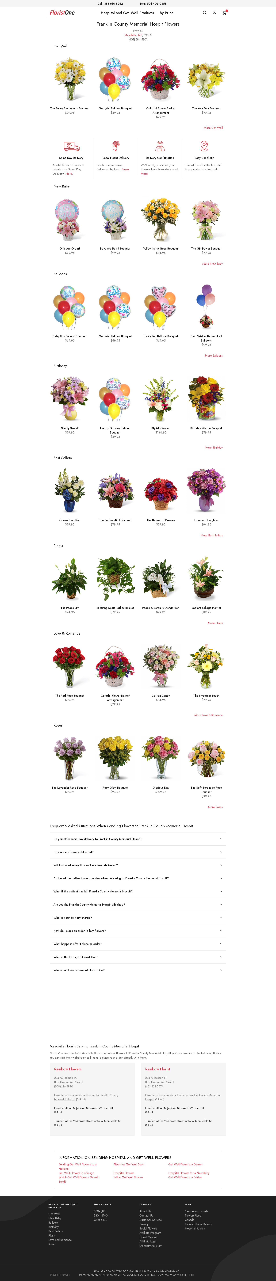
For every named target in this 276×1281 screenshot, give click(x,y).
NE (96, 1274)
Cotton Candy (161, 696)
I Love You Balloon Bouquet (160, 336)
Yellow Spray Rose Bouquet (160, 249)
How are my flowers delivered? (74, 852)
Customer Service (150, 1220)
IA (137, 1271)
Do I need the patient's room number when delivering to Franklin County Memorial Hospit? (111, 878)
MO (178, 1271)
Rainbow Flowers (68, 1069)
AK (95, 1271)
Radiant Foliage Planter (206, 608)
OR (132, 1274)
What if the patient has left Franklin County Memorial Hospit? (93, 891)
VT (163, 1274)
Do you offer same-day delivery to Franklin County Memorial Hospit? (98, 839)
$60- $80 (99, 1211)
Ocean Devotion (69, 520)
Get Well (54, 1214)
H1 (192, 1274)
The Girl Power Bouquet (206, 249)
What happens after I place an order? (78, 944)
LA (154, 1271)
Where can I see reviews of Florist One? (79, 970)
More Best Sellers (212, 535)
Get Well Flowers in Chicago (76, 1173)
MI (169, 1271)
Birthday (53, 1227)
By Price (166, 12)
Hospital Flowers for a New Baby (188, 1173)
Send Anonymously (196, 1211)
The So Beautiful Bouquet (115, 520)
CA (109, 1271)
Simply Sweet (69, 428)
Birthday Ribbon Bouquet (206, 428)
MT (84, 1274)
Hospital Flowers (123, 1173)
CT (117, 1271)
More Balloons (214, 356)
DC (121, 1271)
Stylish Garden (160, 428)
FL (128, 1271)
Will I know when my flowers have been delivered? (86, 865)
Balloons (53, 1223)
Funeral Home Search (198, 1224)
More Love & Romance (208, 715)
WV (175, 1274)
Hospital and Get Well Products (127, 12)
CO (113, 1271)
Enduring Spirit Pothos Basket (115, 608)
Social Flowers (148, 1228)
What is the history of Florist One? (76, 957)
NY (115, 1274)
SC (141, 1274)
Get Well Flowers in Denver (185, 1164)
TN (148, 1274)
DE (124, 1271)
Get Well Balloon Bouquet (115, 108)
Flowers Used (193, 1215)
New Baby (54, 1218)
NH (100, 1274)
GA (131, 1271)
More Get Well (213, 128)
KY (151, 1271)
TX (152, 1274)
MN (173, 1271)
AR (101, 1271)
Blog (184, 1274)
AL (98, 1271)
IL (142, 1271)
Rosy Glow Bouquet (115, 788)
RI (138, 1274)
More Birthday (214, 448)
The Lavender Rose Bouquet (70, 788)
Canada (189, 1220)
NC (88, 1274)
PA (135, 1274)
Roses (51, 1244)
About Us (145, 1211)
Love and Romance (60, 1240)
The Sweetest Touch (206, 696)
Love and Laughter (206, 520)
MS (140, 35)
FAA (124, 1274)
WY (179, 1274)
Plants (52, 1235)
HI (135, 1271)
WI (170, 1274)
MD (162, 1271)
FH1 (189, 1274)
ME (166, 1271)
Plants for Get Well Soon (128, 1164)
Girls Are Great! (69, 249)
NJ (104, 1274)
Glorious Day (161, 788)
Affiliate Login (148, 1241)
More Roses (215, 807)
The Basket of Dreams (161, 520)
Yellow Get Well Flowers (128, 1177)
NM (107, 1274)
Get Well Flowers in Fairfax (185, 1177)
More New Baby (212, 264)
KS (148, 1271)
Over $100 (100, 1220)
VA (159, 1274)
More (68, 174)
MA (158, 1271)
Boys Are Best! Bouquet (115, 249)
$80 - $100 (101, 1215)
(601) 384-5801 (138, 39)
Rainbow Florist (157, 1069)
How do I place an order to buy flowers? (80, 931)
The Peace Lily (70, 608)
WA (167, 1274)
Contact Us (146, 1215)
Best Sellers (55, 1231)
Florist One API (148, 1237)
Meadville (130, 35)
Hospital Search (195, 1228)
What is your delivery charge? (73, 918)
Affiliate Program (150, 1233)
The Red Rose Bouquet (69, 696)
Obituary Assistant (150, 1246)
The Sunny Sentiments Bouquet (69, 108)
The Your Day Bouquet (206, 108)
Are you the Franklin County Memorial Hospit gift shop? (89, 905)
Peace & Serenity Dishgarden (160, 608)
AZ (105, 1271)
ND (92, 1274)
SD (144, 1274)
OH (119, 1274)
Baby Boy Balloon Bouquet (70, 336)
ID (140, 1271)
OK (128, 1274)
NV (111, 1274)
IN (145, 1271)
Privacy (143, 1224)
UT (155, 1274)
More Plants (215, 623)
